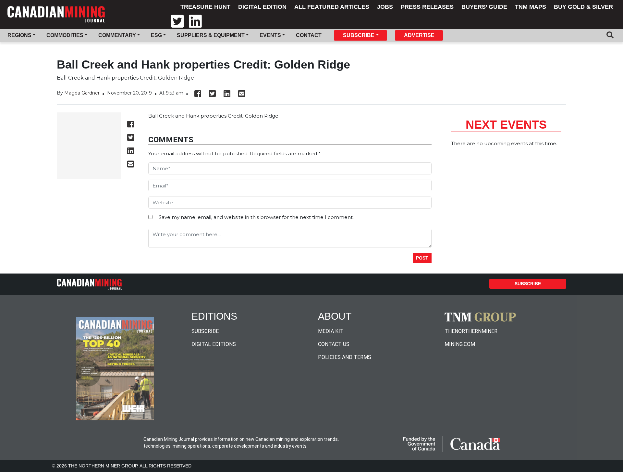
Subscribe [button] (358, 35)
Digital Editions (213, 344)
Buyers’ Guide (484, 7)
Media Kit (331, 331)
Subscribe (528, 283)
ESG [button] (156, 35)
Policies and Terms (344, 357)
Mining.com (460, 344)
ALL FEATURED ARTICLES (331, 7)
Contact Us (333, 344)
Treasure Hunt (205, 7)
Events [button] (270, 35)
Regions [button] (19, 35)
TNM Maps (530, 7)
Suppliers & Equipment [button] (211, 35)
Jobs (385, 7)
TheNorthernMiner (471, 331)
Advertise (419, 35)
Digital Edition (262, 7)
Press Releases (427, 7)
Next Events (506, 124)
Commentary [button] (117, 35)
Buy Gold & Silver (583, 7)
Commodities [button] (64, 35)
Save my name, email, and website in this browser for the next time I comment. (256, 217)
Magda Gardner (82, 93)
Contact (309, 35)
